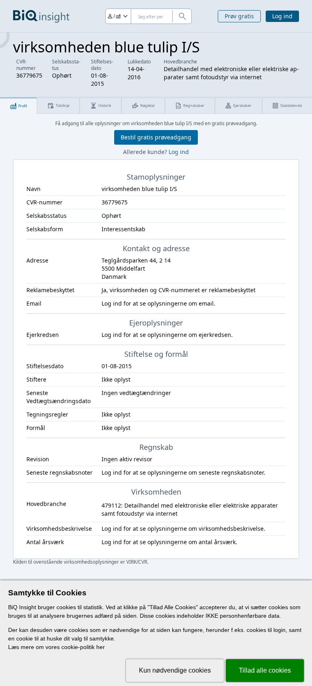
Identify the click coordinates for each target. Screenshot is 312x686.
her (100, 647)
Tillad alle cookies (265, 670)
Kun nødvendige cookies (175, 670)
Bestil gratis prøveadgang (156, 137)
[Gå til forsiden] (41, 16)
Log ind (282, 16)
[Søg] (182, 16)
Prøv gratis (239, 16)
